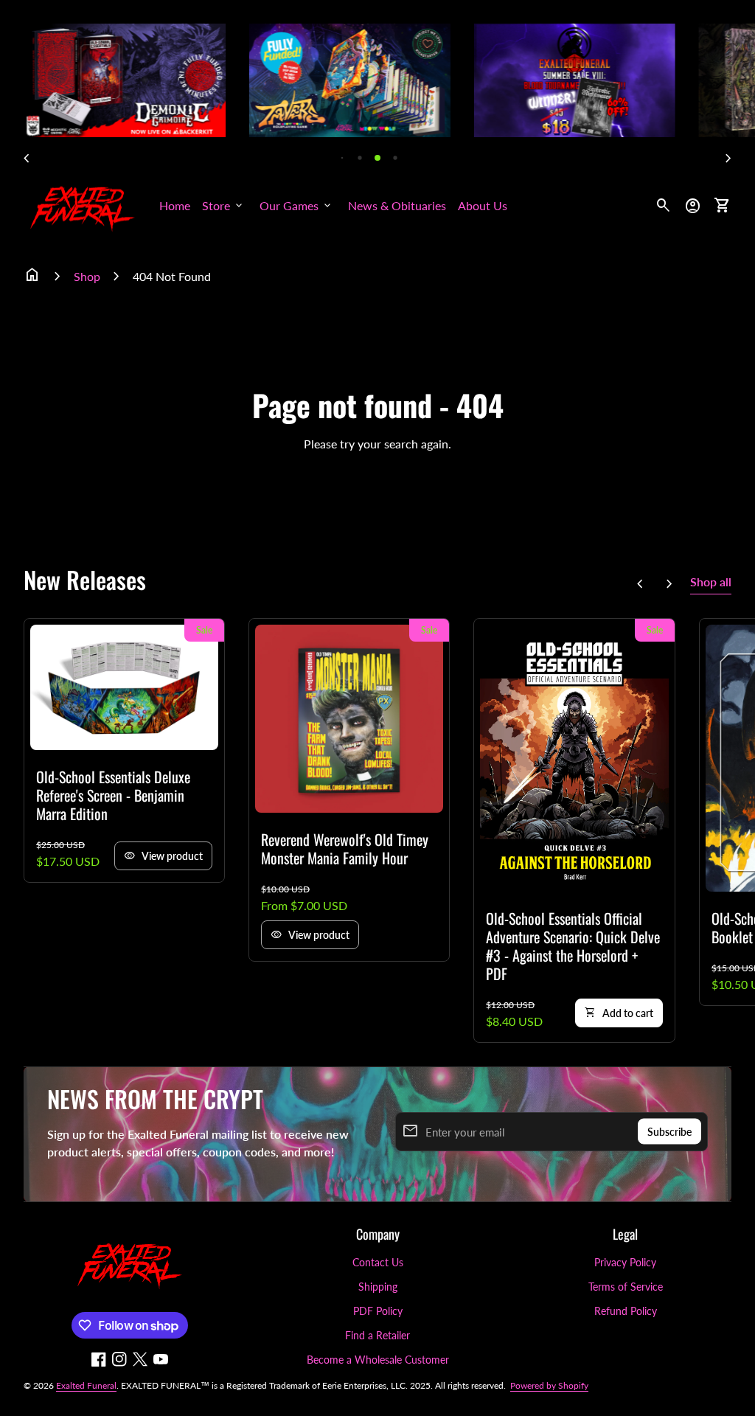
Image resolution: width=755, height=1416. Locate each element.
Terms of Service (625, 1286)
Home (174, 205)
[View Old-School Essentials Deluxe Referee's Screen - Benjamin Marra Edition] (124, 687)
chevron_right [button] (728, 158)
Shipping (377, 1286)
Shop (87, 276)
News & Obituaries (397, 205)
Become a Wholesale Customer (378, 1359)
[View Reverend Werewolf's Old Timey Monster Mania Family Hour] (349, 719)
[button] (342, 157)
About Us (482, 205)
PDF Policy (378, 1311)
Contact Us (377, 1262)
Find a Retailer (377, 1335)
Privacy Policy (625, 1262)
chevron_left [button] (26, 158)
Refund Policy (625, 1311)
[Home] (83, 204)
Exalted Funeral (86, 1385)
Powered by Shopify (549, 1385)
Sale (204, 630)
